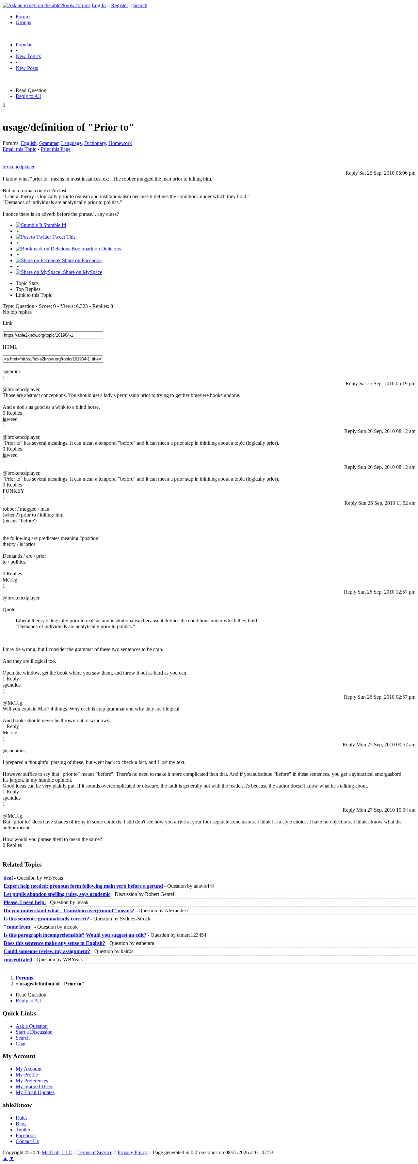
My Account (28, 1069)
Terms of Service (94, 1152)
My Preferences (32, 1080)
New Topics (28, 56)
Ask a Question (32, 1026)
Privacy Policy (133, 1152)
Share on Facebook (81, 260)
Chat (20, 1043)
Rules (21, 1118)
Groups (23, 22)
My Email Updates (35, 1092)
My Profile (27, 1074)
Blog (21, 1123)
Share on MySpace (82, 272)
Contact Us (27, 1141)
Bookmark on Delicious (95, 248)
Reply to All (28, 96)
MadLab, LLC (57, 1152)
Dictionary (95, 143)
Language (71, 143)
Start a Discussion (34, 1032)
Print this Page (56, 149)
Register (119, 5)
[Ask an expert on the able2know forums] (46, 5)
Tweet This (63, 237)
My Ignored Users (34, 1086)
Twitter (23, 1129)
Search (140, 5)
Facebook (26, 1135)
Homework (120, 143)
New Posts (27, 68)
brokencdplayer (19, 166)
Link (7, 323)
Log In (99, 5)
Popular (24, 44)
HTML (10, 347)
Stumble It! (54, 225)
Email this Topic (19, 149)
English (29, 143)
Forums (23, 16)
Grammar (48, 143)
